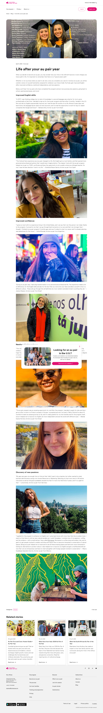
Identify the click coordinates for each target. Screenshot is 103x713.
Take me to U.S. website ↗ (65, 363)
